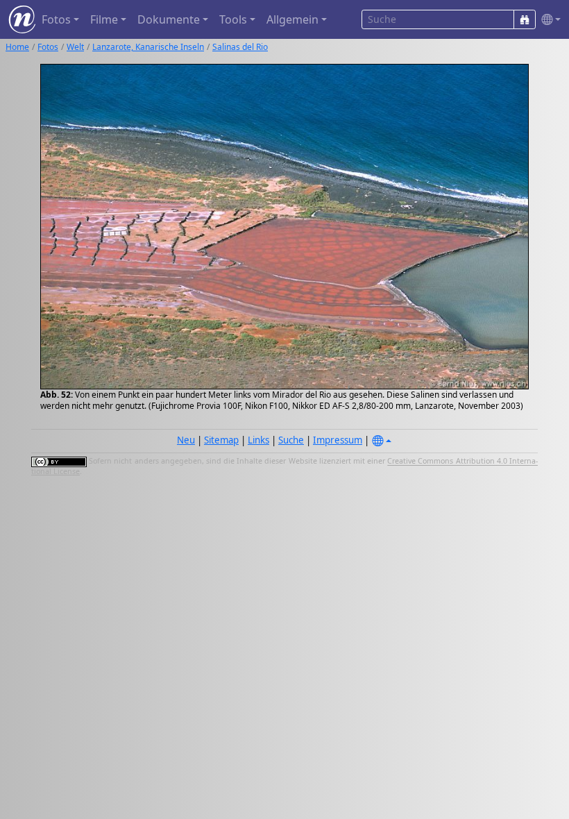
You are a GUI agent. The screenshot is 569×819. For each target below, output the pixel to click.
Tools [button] (233, 19)
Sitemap (221, 440)
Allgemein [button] (292, 19)
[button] (548, 20)
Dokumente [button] (168, 19)
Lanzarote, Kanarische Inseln (148, 47)
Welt (75, 47)
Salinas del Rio (240, 47)
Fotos (47, 47)
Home (17, 47)
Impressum (337, 440)
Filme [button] (104, 19)
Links (258, 440)
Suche (291, 440)
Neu (186, 440)
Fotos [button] (56, 19)
